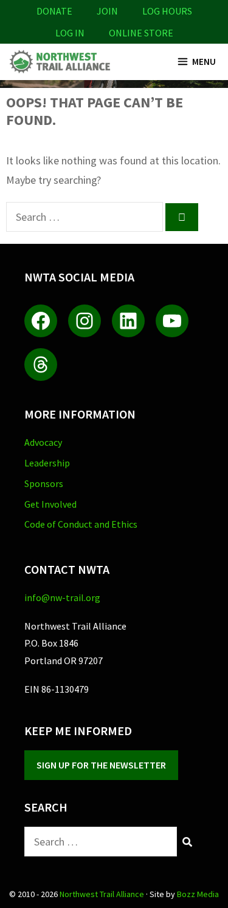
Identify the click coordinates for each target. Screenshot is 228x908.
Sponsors (43, 483)
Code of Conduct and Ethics (80, 524)
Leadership (47, 463)
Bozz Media (198, 894)
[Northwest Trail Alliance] (59, 62)
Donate (54, 11)
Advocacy (43, 442)
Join (107, 11)
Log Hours (167, 11)
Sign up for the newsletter (101, 765)
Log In (70, 33)
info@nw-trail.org (62, 597)
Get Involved (50, 504)
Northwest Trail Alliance (102, 894)
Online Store (141, 33)
